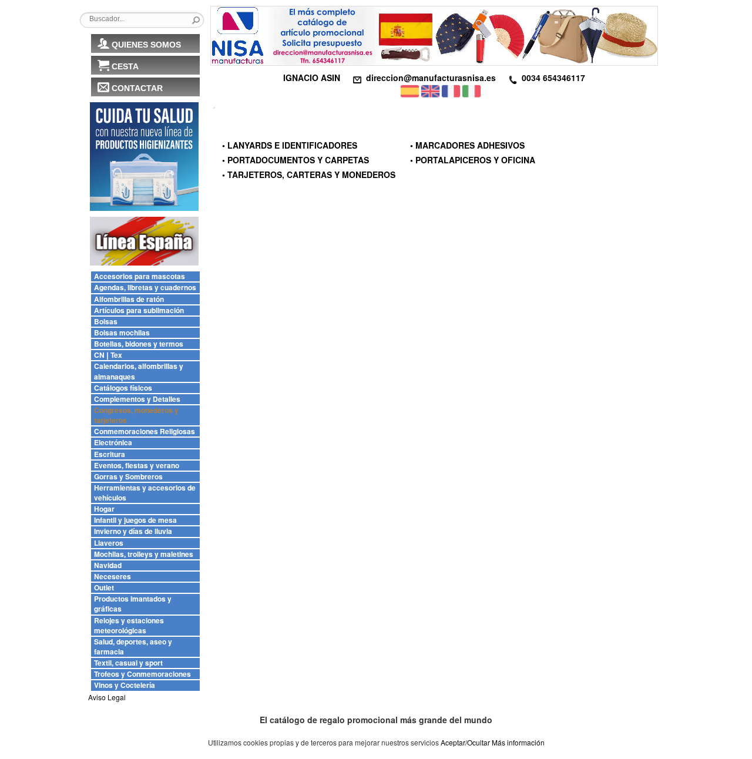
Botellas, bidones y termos (138, 344)
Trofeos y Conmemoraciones (142, 674)
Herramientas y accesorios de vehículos (145, 493)
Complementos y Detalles (137, 399)
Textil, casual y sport (128, 663)
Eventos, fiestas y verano (136, 466)
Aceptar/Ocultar (465, 742)
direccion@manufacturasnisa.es (431, 77)
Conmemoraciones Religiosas (144, 431)
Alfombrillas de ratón (129, 299)
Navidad (108, 565)
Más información (518, 742)
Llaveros (108, 543)
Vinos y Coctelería (124, 685)
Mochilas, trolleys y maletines (143, 554)
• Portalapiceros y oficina (472, 160)
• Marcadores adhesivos (467, 145)
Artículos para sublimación (139, 310)
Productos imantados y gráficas (133, 604)
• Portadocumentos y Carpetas (295, 160)
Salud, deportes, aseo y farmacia (133, 647)
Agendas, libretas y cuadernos (145, 288)
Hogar (104, 509)
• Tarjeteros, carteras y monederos (308, 174)
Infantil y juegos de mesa (135, 520)
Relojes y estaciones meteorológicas (129, 626)
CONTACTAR (137, 88)
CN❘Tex (108, 355)
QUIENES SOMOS (146, 44)
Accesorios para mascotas (139, 276)
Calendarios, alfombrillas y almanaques (138, 371)
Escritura (109, 454)
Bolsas (106, 322)
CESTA (125, 66)
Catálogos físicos (123, 388)
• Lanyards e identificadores (289, 145)
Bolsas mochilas (122, 333)
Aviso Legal (107, 697)
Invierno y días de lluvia (133, 531)
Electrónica (113, 443)
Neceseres (112, 577)
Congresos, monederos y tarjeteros (136, 415)
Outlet (104, 588)
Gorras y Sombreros (128, 477)
